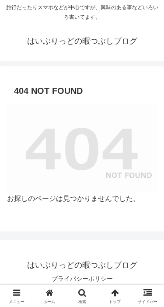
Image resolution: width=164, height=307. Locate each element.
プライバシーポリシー (82, 278)
